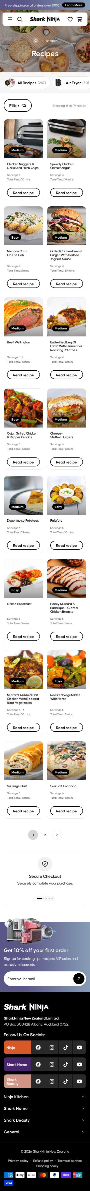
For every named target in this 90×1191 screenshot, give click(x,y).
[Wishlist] (70, 19)
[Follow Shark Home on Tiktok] (65, 1064)
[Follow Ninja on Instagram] (52, 1047)
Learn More (73, 5)
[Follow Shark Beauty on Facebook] (38, 1081)
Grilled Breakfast (19, 603)
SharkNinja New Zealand (51, 1151)
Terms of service (70, 1160)
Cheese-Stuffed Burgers (61, 435)
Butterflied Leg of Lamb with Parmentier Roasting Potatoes (66, 346)
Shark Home (16, 1108)
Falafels (56, 520)
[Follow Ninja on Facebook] (38, 1047)
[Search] (20, 19)
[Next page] (57, 835)
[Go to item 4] (52, 898)
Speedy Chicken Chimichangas (62, 166)
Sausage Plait (17, 786)
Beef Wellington (18, 342)
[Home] (35, 40)
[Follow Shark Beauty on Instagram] (52, 1081)
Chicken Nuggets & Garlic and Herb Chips (22, 166)
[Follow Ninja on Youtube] (79, 1047)
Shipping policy (47, 1166)
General (11, 1131)
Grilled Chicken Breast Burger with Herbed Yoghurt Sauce (66, 255)
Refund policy (43, 1160)
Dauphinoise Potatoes (22, 520)
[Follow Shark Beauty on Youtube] (79, 1081)
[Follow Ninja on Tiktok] (65, 1047)
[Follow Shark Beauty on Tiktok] (65, 1081)
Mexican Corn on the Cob (16, 253)
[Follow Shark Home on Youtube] (79, 1064)
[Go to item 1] (39, 898)
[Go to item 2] (44, 898)
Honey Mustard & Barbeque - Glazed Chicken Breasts (64, 607)
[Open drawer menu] (10, 19)
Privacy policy (18, 1160)
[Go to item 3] (49, 898)
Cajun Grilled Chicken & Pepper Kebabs (22, 435)
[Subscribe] (78, 978)
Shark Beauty (17, 1120)
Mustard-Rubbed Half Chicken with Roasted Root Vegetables (23, 699)
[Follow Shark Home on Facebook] (38, 1064)
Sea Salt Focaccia (63, 786)
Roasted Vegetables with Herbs (65, 697)
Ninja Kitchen (16, 1096)
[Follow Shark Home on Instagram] (52, 1064)
